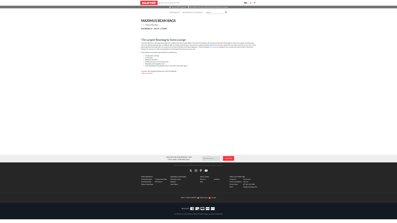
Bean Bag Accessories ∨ (193, 12)
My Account (247, 179)
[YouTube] (206, 170)
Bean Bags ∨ (175, 12)
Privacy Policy (234, 184)
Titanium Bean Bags (161, 179)
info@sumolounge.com (250, 187)
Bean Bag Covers (176, 179)
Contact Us (233, 179)
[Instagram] (196, 170)
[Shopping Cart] (254, 3)
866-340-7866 (250, 184)
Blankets (173, 182)
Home (143, 25)
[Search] (226, 12)
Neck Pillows (174, 184)
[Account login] (250, 3)
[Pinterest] (201, 170)
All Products (158, 182)
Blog (201, 182)
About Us (203, 179)
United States (203, 197)
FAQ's (231, 187)
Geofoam (217, 179)
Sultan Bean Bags (146, 182)
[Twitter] (190, 170)
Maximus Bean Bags (152, 25)
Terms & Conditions (236, 182)
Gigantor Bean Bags (147, 184)
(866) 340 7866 (174, 3)
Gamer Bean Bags (146, 179)
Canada (213, 197)
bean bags (213, 47)
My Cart (245, 182)
